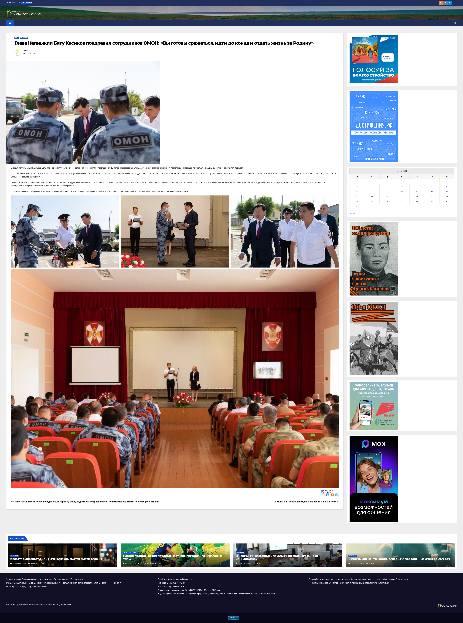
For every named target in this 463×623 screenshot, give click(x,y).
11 (372, 192)
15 (432, 192)
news (26, 50)
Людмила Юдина (38, 563)
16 (447, 192)
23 (447, 197)
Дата (16, 37)
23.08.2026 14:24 (19, 563)
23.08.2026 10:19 (357, 563)
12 (387, 192)
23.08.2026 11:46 (244, 563)
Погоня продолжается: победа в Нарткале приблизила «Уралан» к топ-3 (172, 557)
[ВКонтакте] (327, 495)
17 (357, 197)
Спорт (135, 552)
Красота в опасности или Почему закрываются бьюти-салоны (56, 559)
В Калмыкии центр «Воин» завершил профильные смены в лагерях (399, 559)
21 (417, 197)
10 (357, 192)
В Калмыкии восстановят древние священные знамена (306, 501)
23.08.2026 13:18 (132, 563)
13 (402, 192)
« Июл (352, 214)
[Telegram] (337, 495)
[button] (455, 23)
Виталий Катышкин (152, 563)
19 (387, 197)
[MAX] (323, 495)
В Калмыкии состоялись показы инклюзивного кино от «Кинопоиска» (277, 557)
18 (372, 197)
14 (417, 192)
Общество (24, 37)
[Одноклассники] (332, 495)
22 (432, 197)
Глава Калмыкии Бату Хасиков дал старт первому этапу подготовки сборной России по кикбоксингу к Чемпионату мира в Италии (86, 501)
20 (402, 197)
